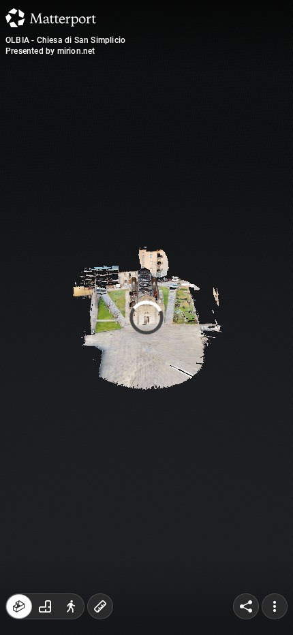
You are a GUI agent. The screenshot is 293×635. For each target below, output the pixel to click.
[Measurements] (100, 606)
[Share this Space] (246, 606)
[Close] (249, 116)
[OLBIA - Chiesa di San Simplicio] (146, 317)
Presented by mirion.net (50, 51)
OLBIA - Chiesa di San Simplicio (65, 40)
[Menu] (275, 606)
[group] (44, 606)
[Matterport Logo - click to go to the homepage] (51, 17)
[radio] (19, 606)
